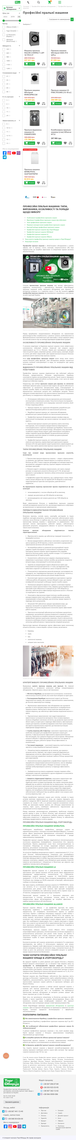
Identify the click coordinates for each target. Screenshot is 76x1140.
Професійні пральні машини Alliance (39, 237)
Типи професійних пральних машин (39, 222)
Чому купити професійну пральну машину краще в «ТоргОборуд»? (48, 239)
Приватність (45, 1126)
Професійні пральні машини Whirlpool (40, 232)
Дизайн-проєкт (63, 1115)
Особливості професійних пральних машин (42, 218)
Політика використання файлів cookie (63, 1127)
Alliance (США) (11, 27)
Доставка (44, 1113)
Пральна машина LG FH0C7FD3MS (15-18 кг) (61, 91)
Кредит (43, 1121)
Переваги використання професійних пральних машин (46, 225)
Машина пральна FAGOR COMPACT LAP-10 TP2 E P (34, 52)
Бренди (43, 1123)
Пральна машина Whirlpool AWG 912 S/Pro (59, 52)
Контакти (61, 1123)
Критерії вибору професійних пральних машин (43, 227)
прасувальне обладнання (55, 1005)
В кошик (31, 64)
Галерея (60, 1110)
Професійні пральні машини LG (37, 234)
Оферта (60, 1121)
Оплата (43, 1115)
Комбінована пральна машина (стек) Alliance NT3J (61, 132)
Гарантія (44, 1118)
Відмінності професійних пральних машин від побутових (46, 220)
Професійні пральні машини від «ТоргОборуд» (43, 229)
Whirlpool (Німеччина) (10, 40)
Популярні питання (31, 241)
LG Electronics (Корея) (11, 35)
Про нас (43, 1110)
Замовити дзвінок (12, 1102)
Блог (59, 1118)
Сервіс (60, 1113)
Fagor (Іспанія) (11, 31)
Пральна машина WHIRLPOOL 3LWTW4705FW (32, 171)
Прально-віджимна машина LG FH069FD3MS (33, 132)
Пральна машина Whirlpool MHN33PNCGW (32, 92)
